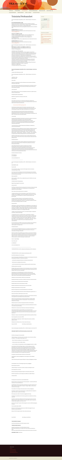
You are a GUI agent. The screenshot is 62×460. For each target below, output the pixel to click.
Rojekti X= (11, 448)
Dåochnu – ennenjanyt (28, 12)
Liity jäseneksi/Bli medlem (12, 12)
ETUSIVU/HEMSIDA (17, 10)
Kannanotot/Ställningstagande (33, 10)
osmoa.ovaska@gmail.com (15, 31)
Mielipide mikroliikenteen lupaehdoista (46, 40)
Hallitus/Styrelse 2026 (42, 10)
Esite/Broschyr (11, 10)
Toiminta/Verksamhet (24, 10)
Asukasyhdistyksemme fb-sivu (14, 452)
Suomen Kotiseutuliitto (13, 449)
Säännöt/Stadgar (49, 10)
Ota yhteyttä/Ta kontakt (36, 12)
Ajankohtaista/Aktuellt (20, 12)
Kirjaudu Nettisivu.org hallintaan (13, 458)
